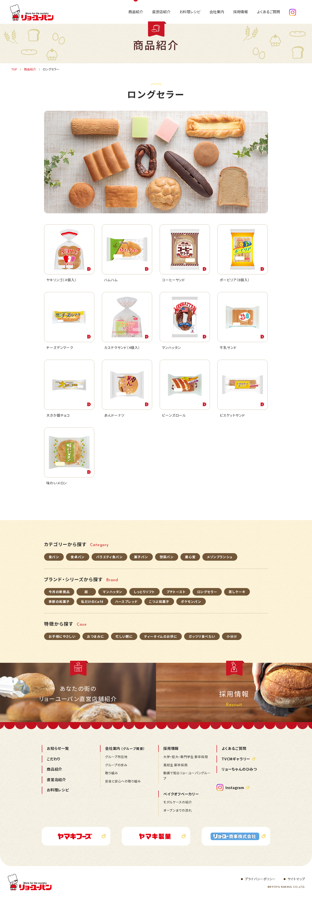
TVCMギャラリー (236, 758)
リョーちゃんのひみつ (239, 769)
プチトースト (176, 591)
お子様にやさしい (62, 636)
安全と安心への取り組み (123, 781)
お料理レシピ (58, 789)
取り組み (111, 773)
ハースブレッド (126, 601)
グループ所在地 (116, 756)
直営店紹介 (56, 779)
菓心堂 (190, 557)
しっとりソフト (144, 591)
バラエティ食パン (109, 557)
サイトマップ (296, 879)
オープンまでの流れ (177, 810)
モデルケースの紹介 (177, 802)
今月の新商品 (59, 591)
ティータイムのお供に (160, 636)
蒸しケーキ (237, 591)
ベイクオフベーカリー (181, 794)
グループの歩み (116, 765)
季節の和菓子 (59, 601)
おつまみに (95, 636)
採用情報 (171, 748)
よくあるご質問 (234, 748)
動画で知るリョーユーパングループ (187, 776)
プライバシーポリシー (260, 879)
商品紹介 (54, 769)
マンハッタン (112, 591)
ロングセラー (207, 591)
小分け (232, 636)
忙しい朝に (124, 636)
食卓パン (78, 557)
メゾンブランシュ (220, 557)
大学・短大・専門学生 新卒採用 (185, 756)
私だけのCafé (92, 601)
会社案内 (125, 748)
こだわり (54, 758)
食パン (54, 557)
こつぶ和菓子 (159, 601)
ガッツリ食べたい (202, 636)
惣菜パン (167, 557)
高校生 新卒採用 (175, 765)
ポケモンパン (191, 601)
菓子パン (141, 557)
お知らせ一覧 (58, 748)
